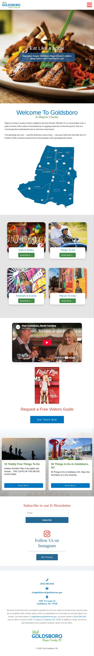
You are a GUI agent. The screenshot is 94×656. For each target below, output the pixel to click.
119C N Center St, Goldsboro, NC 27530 (44, 620)
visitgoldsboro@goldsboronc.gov (44, 617)
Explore (47, 65)
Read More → (26, 255)
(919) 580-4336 (80, 617)
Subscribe (47, 520)
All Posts (47, 557)
